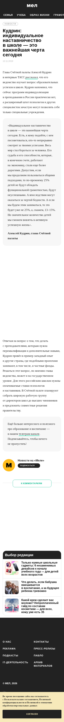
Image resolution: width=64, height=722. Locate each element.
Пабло (38, 655)
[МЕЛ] (32, 5)
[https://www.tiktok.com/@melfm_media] (36, 628)
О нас (7, 641)
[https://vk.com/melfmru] (26, 628)
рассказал (31, 77)
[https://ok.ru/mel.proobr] (56, 628)
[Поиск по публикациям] (5, 5)
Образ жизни (39, 15)
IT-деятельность (15, 662)
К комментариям (31, 483)
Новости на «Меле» (31, 460)
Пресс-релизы (44, 648)
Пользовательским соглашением (21, 699)
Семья (8, 15)
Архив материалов (43, 664)
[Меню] (58, 5)
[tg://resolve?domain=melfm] (6, 628)
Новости (10, 24)
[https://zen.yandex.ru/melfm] (16, 628)
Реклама (9, 648)
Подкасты (10, 655)
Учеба (21, 15)
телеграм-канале (29, 434)
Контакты (41, 641)
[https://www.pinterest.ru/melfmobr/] (46, 628)
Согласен (32, 714)
